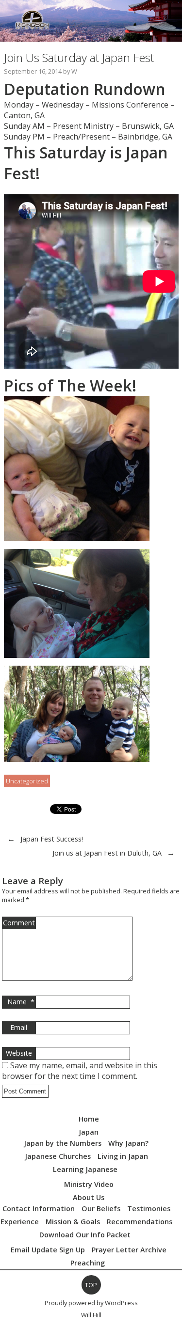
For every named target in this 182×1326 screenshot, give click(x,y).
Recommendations (139, 1221)
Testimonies (148, 1208)
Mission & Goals (73, 1221)
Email (18, 1027)
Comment (19, 922)
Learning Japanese (85, 1169)
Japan (89, 1132)
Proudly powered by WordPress (91, 1302)
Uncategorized (27, 781)
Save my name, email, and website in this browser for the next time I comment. (79, 1070)
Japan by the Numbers (62, 1143)
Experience (19, 1221)
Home (89, 1118)
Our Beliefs (101, 1208)
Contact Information (38, 1208)
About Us (88, 1197)
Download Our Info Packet (85, 1234)
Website (19, 1053)
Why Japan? (128, 1143)
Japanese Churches (58, 1156)
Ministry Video (89, 1184)
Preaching (87, 1262)
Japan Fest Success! (51, 838)
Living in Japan (123, 1156)
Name (20, 1001)
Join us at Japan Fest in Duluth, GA (107, 853)
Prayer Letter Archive (129, 1249)
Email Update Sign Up (48, 1249)
